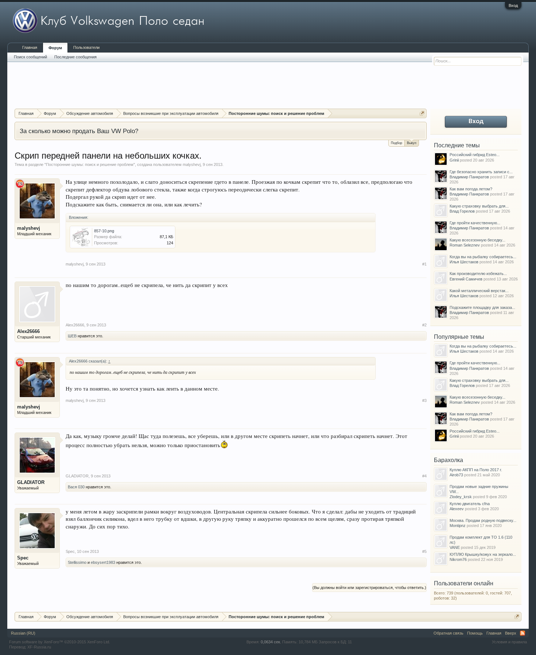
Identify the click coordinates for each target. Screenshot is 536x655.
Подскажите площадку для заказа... (482, 307)
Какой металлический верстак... (479, 290)
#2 (424, 325)
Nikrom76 (458, 559)
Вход (513, 5)
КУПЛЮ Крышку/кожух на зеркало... (483, 554)
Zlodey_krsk (461, 497)
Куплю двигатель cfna (470, 503)
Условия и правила (509, 642)
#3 (424, 400)
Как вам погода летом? (471, 189)
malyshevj (192, 164)
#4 (424, 476)
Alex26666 (28, 331)
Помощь (475, 633)
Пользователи (86, 47)
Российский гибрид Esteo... (475, 154)
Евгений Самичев (466, 279)
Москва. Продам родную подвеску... (483, 520)
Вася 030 (76, 487)
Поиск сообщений (30, 57)
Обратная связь (448, 633)
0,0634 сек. (271, 642)
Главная (29, 47)
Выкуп (411, 143)
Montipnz (458, 525)
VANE (455, 547)
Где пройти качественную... (475, 223)
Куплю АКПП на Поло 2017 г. (476, 470)
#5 (424, 551)
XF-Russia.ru (39, 647)
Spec (22, 558)
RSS (522, 633)
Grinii (454, 160)
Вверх (510, 633)
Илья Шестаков (464, 262)
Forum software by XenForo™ (59, 642)
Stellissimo (77, 562)
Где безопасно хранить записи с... (481, 172)
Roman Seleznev (465, 245)
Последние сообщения (75, 57)
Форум (55, 48)
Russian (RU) (23, 633)
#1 (424, 264)
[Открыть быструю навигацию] (422, 113)
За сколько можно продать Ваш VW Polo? (79, 131)
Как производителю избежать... (478, 273)
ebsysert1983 (103, 562)
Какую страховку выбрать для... (479, 206)
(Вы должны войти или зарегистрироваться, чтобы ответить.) (369, 587)
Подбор (396, 143)
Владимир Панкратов (469, 177)
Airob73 (456, 475)
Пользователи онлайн (463, 583)
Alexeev (457, 509)
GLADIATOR (30, 482)
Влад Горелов (462, 211)
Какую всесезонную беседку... (477, 240)
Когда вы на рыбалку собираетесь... (483, 257)
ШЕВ (72, 336)
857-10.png (104, 231)
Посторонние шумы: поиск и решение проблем (89, 164)
